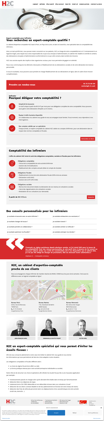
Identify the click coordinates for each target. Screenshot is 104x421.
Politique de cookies (6, 418)
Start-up (75, 4)
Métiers (42, 4)
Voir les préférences (93, 413)
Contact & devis (96, 4)
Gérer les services (96, 418)
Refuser (75, 413)
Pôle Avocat (59, 4)
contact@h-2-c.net (88, 86)
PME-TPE (68, 4)
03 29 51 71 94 (72, 309)
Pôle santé (50, 4)
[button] (101, 407)
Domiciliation (84, 4)
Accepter (56, 413)
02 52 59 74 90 (45, 309)
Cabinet (35, 4)
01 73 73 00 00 (89, 83)
